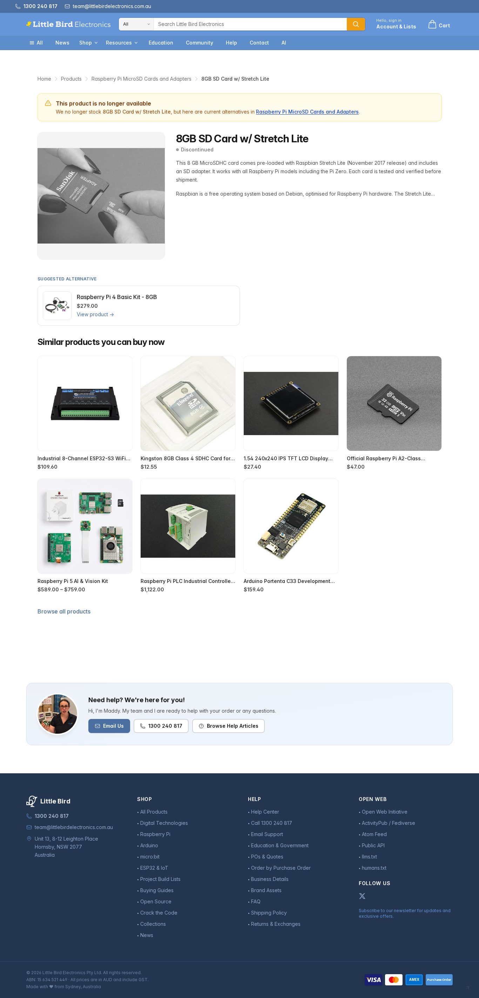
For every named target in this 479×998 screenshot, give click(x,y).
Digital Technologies (164, 823)
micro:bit (150, 857)
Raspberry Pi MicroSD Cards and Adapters (141, 79)
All (40, 43)
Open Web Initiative (384, 812)
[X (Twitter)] (362, 895)
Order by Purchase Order (281, 868)
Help (231, 43)
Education (161, 43)
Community (199, 43)
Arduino (149, 845)
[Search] (356, 24)
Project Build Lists (160, 879)
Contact (259, 43)
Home (44, 79)
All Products (154, 812)
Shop (85, 43)
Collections (153, 924)
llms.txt (369, 857)
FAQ (256, 901)
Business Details (270, 879)
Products (71, 79)
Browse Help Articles (232, 726)
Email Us (113, 726)
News (62, 43)
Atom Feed (374, 834)
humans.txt (374, 868)
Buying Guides (157, 890)
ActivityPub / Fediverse (388, 823)
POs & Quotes (267, 857)
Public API (373, 845)
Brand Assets (266, 890)
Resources (119, 43)
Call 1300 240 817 (271, 823)
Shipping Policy (269, 913)
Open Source (155, 901)
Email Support (267, 834)
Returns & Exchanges (276, 924)
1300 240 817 (165, 726)
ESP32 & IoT (154, 868)
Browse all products (64, 611)
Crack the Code (158, 913)
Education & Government (280, 845)
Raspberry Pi (155, 834)
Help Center (265, 812)
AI (284, 43)
